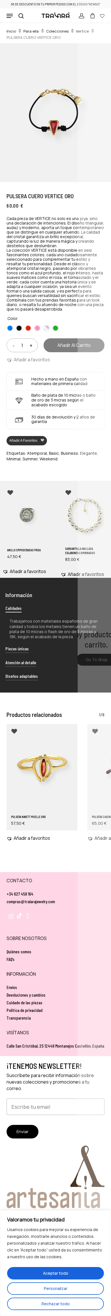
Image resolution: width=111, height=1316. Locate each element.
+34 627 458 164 (20, 893)
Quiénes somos (19, 951)
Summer (30, 459)
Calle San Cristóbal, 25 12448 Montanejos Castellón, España (55, 1045)
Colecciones (57, 31)
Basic (54, 453)
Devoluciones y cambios (26, 994)
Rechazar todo (56, 1303)
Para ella (31, 31)
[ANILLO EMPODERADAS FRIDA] (27, 515)
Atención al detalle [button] (20, 662)
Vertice (82, 31)
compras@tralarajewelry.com (31, 901)
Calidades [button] (13, 608)
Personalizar (55, 1288)
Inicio (11, 31)
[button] (10, 16)
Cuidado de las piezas (24, 1002)
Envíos (12, 987)
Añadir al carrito (74, 345)
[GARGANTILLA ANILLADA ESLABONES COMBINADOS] (85, 515)
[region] (55, 1263)
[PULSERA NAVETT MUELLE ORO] (42, 768)
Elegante (88, 453)
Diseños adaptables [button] (21, 676)
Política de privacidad (24, 1010)
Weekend (48, 459)
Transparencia (19, 1017)
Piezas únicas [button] (17, 648)
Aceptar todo (55, 1273)
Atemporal (37, 453)
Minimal (13, 459)
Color (12, 318)
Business (69, 453)
